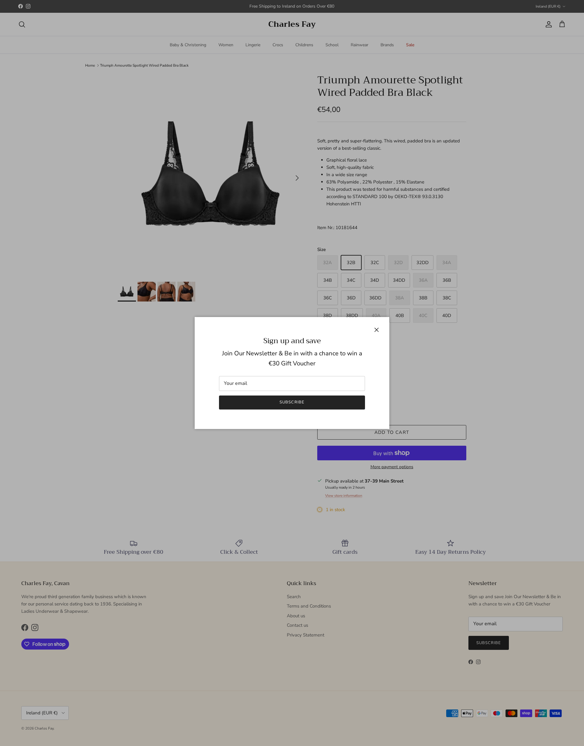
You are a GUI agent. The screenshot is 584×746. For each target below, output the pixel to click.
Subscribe (292, 402)
